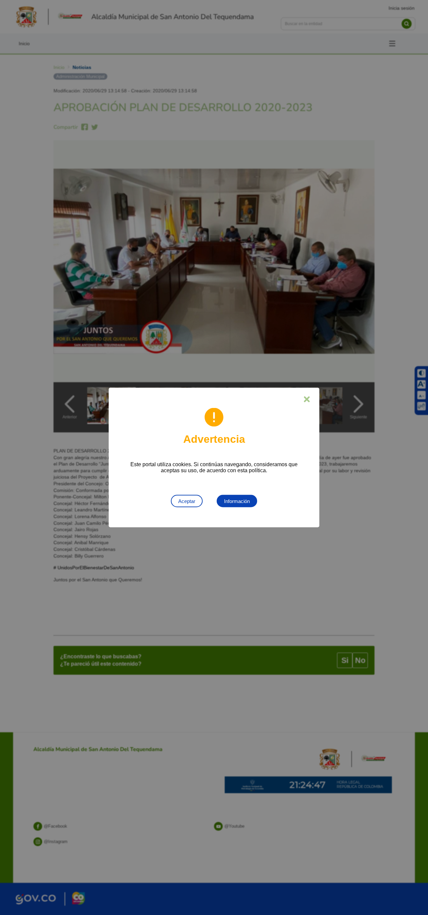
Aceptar (186, 501)
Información (237, 501)
